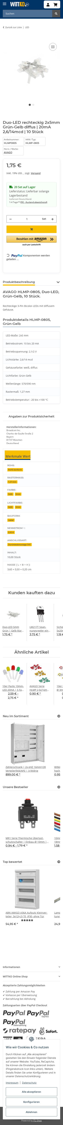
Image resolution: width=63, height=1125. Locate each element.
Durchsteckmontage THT (19, 544)
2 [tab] (33, 105)
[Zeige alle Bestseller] (58, 787)
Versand (36, 173)
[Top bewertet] (58, 862)
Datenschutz (29, 1082)
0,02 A (11, 532)
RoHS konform (15, 469)
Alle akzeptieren (31, 1091)
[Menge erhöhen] (52, 219)
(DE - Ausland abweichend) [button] (33, 202)
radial (10, 520)
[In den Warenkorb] (5, 38)
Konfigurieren (31, 1101)
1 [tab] (30, 105)
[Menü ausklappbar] (4, 2)
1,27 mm (12, 481)
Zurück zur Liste (13, 27)
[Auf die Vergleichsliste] (53, 47)
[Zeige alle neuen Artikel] (58, 716)
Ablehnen (31, 1112)
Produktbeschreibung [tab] (19, 282)
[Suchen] (56, 13)
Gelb (10, 494)
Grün (18, 494)
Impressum (12, 1082)
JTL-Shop (37, 1120)
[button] (48, 4)
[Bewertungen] (27, 920)
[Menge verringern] (10, 219)
